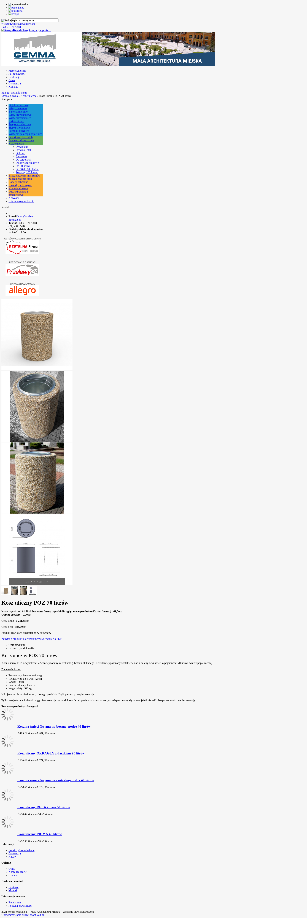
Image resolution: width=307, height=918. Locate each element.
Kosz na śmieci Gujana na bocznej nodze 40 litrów (54, 726)
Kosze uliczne (16, 143)
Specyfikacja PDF (51, 638)
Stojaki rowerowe (18, 105)
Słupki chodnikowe (19, 127)
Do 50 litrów (23, 165)
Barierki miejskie (18, 111)
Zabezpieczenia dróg (20, 178)
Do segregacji (23, 159)
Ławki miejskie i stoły (21, 137)
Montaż (13, 890)
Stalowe (20, 153)
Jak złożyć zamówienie (21, 850)
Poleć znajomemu (31, 638)
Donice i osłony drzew (21, 140)
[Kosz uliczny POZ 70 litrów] (36, 368)
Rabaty (13, 856)
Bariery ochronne (18, 181)
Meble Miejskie (17, 70)
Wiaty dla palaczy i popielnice (25, 133)
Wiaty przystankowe (20, 114)
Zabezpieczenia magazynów (24, 175)
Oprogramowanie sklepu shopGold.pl (22, 914)
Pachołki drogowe (19, 130)
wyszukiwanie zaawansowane (18, 23)
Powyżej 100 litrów (27, 172)
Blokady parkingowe (20, 185)
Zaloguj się (7, 92)
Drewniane (22, 146)
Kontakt (13, 86)
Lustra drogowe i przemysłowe (18, 193)
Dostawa (13, 887)
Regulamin (15, 902)
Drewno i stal (23, 149)
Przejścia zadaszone (20, 124)
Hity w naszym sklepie (21, 201)
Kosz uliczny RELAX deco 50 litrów (43, 807)
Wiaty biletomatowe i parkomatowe (20, 119)
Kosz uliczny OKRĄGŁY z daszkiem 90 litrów (51, 753)
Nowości (14, 197)
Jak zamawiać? (17, 73)
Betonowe (21, 156)
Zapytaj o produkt (11, 638)
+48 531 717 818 (11, 26)
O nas (12, 80)
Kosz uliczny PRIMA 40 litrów (39, 834)
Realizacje (14, 77)
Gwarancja (15, 83)
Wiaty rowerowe (18, 108)
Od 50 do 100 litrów (27, 169)
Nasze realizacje (18, 871)
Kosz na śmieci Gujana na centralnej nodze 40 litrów (55, 780)
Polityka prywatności (20, 905)
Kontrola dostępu (18, 188)
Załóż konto (20, 92)
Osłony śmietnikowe (27, 162)
